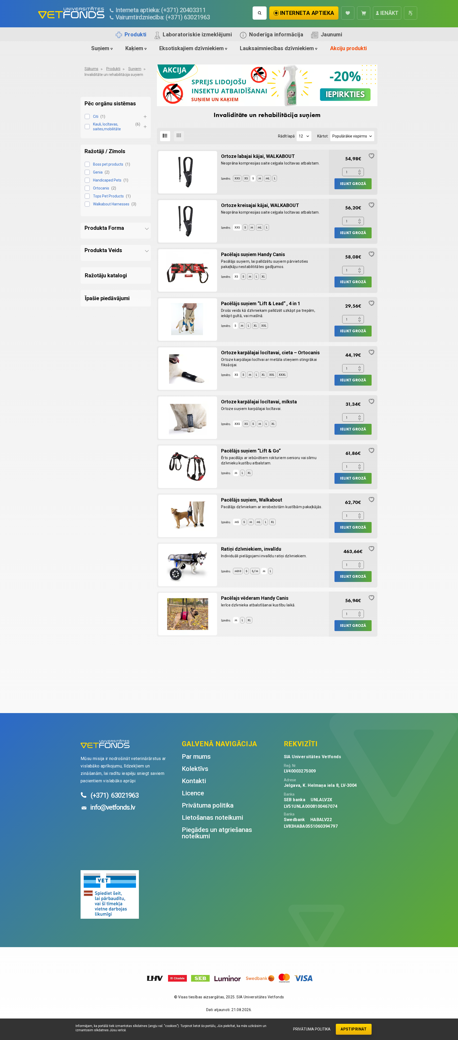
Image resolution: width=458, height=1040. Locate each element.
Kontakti (194, 781)
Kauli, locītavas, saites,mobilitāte (107, 126)
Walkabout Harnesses (111, 204)
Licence (193, 793)
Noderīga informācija (276, 34)
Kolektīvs (195, 769)
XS (246, 178)
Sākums (91, 69)
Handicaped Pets (107, 180)
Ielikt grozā (353, 183)
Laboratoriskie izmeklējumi (197, 34)
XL (263, 276)
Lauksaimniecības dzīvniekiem (277, 48)
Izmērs (225, 178)
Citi (95, 116)
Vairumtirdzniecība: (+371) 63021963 (163, 17)
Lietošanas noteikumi (212, 817)
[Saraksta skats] (165, 136)
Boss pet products (108, 164)
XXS (237, 178)
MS (237, 522)
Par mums (196, 756)
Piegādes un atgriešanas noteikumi (217, 833)
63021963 (114, 795)
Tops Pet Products (108, 196)
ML (268, 178)
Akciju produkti (348, 48)
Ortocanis (101, 188)
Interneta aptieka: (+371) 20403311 (161, 10)
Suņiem (100, 48)
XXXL (282, 375)
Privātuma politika (312, 1029)
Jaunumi (331, 34)
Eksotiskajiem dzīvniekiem (191, 48)
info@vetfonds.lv (112, 807)
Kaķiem (134, 48)
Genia (98, 172)
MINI (238, 571)
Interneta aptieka (307, 13)
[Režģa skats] (178, 136)
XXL (263, 325)
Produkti (136, 34)
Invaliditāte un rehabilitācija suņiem (114, 74)
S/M (255, 571)
